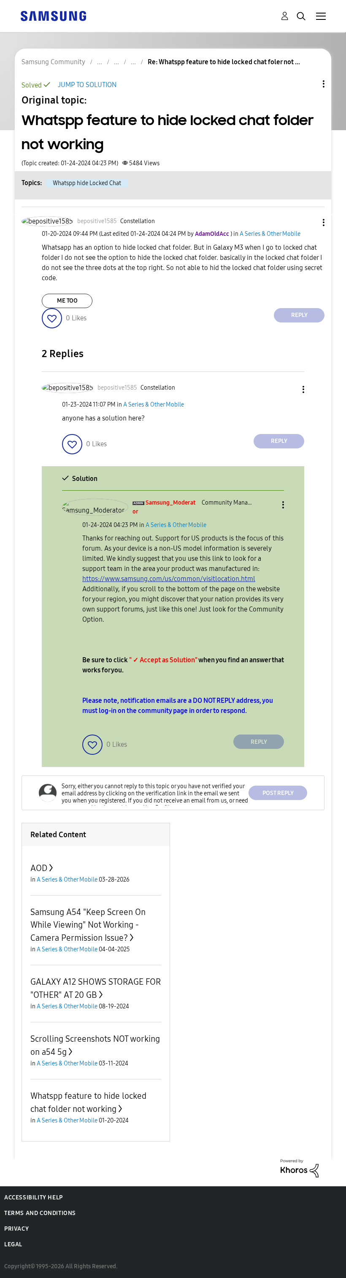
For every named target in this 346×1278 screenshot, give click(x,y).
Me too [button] (67, 300)
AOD (38, 868)
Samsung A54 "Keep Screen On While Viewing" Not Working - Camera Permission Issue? (88, 925)
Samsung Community (53, 62)
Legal (13, 1244)
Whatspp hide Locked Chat (87, 183)
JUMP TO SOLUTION (87, 85)
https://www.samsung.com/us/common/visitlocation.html (168, 579)
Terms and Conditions (40, 1213)
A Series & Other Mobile (270, 234)
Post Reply (278, 793)
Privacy (16, 1228)
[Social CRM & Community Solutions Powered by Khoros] (300, 1168)
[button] (310, 222)
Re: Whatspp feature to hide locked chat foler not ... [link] (224, 62)
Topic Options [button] (309, 83)
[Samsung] (53, 15)
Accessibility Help (33, 1197)
